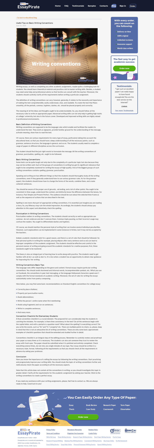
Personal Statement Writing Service (84, 444)
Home (58, 6)
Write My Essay (51, 437)
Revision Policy (93, 430)
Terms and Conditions (53, 433)
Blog (114, 6)
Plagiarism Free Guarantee (75, 433)
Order (132, 6)
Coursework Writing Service (93, 441)
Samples (92, 6)
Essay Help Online (66, 444)
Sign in (123, 6)
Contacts (104, 6)
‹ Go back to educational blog (26, 18)
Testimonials (78, 6)
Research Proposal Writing (54, 441)
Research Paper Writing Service (82, 437)
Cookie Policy (92, 433)
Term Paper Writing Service (102, 437)
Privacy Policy (50, 430)
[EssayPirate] (29, 5)
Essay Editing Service (52, 444)
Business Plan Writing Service (74, 441)
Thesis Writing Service (64, 437)
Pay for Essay (117, 437)
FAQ (66, 6)
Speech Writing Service (104, 444)
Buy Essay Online (109, 441)
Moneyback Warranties (74, 430)
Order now (124, 68)
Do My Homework (121, 441)
